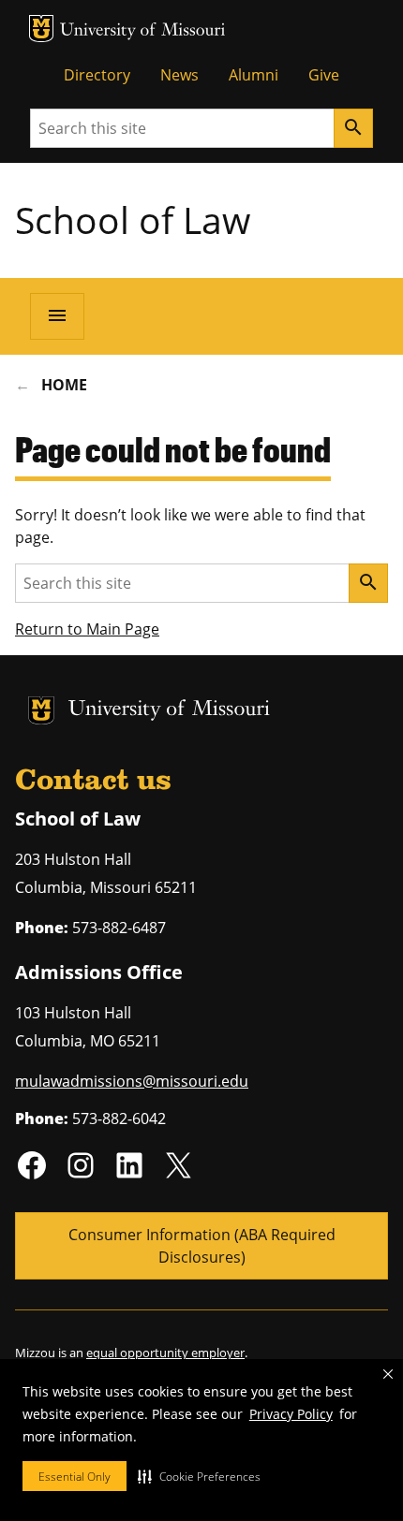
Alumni (253, 75)
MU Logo (41, 28)
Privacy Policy (291, 1414)
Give (323, 75)
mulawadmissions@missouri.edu (131, 1081)
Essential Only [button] (74, 1476)
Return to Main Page (87, 629)
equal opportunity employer (165, 1352)
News (179, 75)
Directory (97, 75)
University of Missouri (143, 31)
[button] (199, 1476)
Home (64, 384)
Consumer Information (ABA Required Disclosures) (202, 1245)
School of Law (132, 219)
